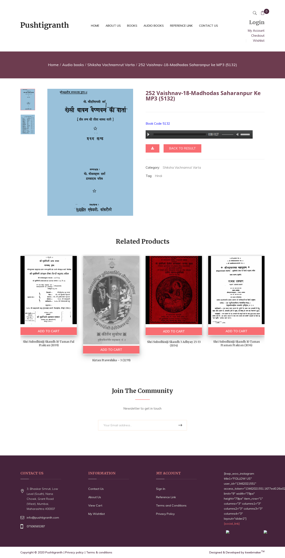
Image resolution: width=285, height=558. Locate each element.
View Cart (95, 505)
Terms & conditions (99, 552)
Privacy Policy (165, 514)
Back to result (182, 148)
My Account (256, 31)
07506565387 (36, 526)
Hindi (158, 176)
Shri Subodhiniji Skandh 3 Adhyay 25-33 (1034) (174, 343)
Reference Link (166, 497)
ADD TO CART (49, 331)
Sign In (160, 489)
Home (53, 64)
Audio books (73, 64)
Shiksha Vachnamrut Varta (111, 64)
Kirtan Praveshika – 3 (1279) (111, 360)
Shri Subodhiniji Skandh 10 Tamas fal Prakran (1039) (48, 343)
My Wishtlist (96, 514)
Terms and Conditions (171, 505)
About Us (94, 497)
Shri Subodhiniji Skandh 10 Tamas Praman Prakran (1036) (236, 343)
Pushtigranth (54, 552)
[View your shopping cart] (263, 13)
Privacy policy (74, 552)
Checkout (258, 36)
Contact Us (96, 489)
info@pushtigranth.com (43, 517)
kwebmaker (255, 552)
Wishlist (259, 41)
